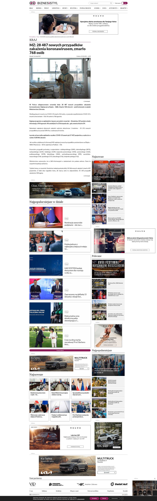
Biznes (38, 8)
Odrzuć (104, 498)
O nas (31, 491)
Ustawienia (115, 498)
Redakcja (58, 491)
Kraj (31, 8)
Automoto (113, 8)
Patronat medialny (93, 491)
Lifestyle (55, 8)
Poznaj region (85, 8)
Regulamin (110, 491)
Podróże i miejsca (101, 173)
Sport (64, 8)
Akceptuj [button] (94, 498)
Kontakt (125, 491)
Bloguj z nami (74, 491)
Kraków (123, 8)
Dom (104, 8)
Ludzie (96, 8)
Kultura (73, 8)
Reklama (44, 491)
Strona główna (32, 36)
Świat (46, 8)
